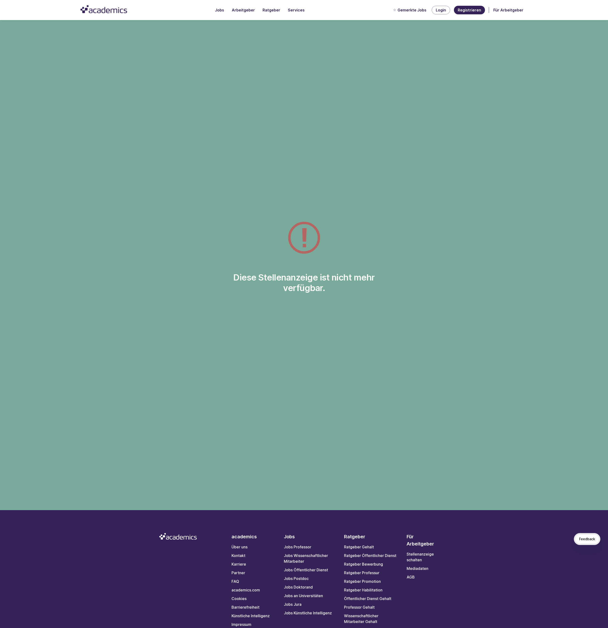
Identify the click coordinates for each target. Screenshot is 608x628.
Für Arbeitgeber (508, 10)
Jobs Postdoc (296, 578)
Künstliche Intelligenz (250, 615)
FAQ (235, 581)
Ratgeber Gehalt (359, 547)
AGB (411, 577)
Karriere (238, 564)
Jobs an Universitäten (303, 595)
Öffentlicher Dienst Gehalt (367, 598)
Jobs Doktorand (298, 587)
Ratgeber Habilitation (363, 590)
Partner (238, 572)
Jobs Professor (297, 547)
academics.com (245, 590)
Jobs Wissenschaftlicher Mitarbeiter (306, 558)
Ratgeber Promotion (362, 581)
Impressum (241, 624)
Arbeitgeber (243, 10)
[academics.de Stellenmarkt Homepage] (104, 9)
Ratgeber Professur (361, 572)
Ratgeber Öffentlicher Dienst (370, 555)
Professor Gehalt (359, 607)
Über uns (239, 547)
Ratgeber (271, 10)
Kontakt (238, 555)
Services (296, 10)
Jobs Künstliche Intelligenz (308, 613)
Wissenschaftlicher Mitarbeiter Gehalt (361, 618)
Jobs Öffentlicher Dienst (306, 569)
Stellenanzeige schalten (420, 557)
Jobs (219, 10)
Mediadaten (417, 568)
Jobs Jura (292, 604)
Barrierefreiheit (245, 607)
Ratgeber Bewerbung (363, 564)
